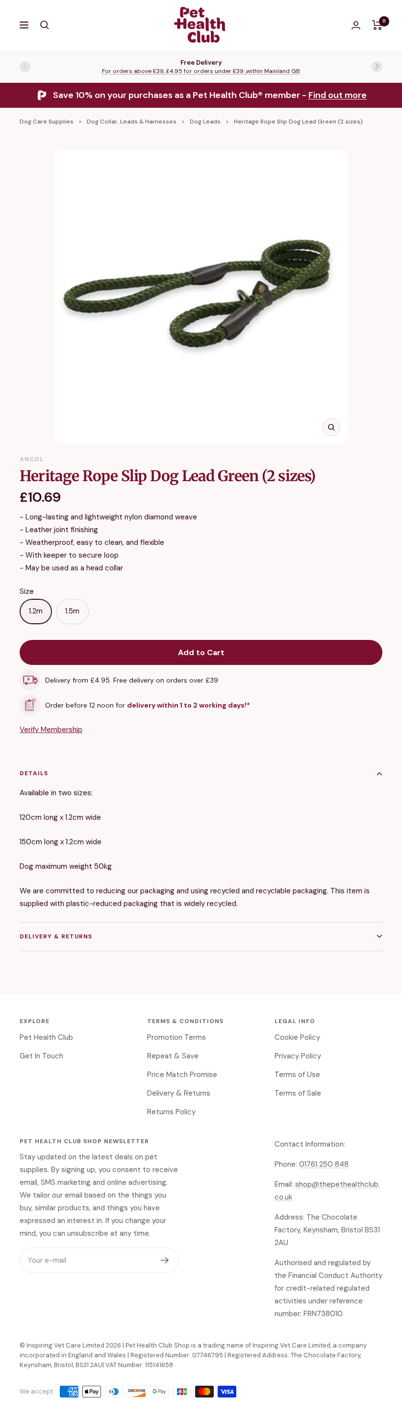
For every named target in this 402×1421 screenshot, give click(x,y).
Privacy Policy (298, 1056)
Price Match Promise (182, 1074)
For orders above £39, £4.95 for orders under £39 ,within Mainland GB (201, 71)
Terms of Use (297, 1074)
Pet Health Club (46, 1037)
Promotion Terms (176, 1037)
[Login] (356, 25)
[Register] (165, 1260)
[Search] (44, 25)
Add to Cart (201, 652)
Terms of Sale (298, 1093)
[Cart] (377, 25)
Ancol (32, 459)
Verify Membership (51, 730)
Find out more (337, 95)
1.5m (72, 611)
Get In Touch (41, 1056)
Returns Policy (171, 1112)
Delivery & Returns (56, 936)
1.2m (36, 611)
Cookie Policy (297, 1037)
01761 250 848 (324, 1164)
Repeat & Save (173, 1056)
